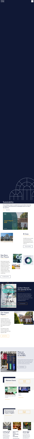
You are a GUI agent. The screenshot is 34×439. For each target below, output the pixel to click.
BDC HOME (2, 1)
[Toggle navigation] (32, 1)
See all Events (24, 381)
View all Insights (24, 412)
